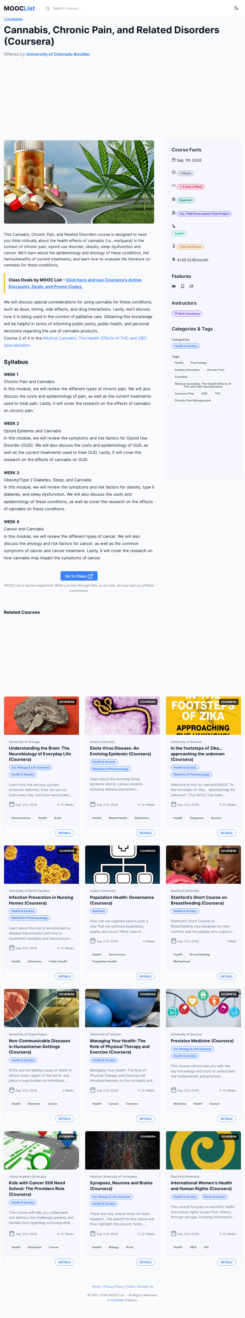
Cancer (53, 1103)
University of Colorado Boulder (58, 54)
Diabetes (34, 1103)
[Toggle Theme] (236, 8)
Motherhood (181, 961)
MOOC (19, 8)
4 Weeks (185, 173)
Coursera (13, 19)
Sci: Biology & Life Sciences (30, 767)
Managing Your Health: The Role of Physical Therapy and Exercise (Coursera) (120, 1046)
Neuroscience (21, 818)
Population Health (104, 961)
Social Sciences (214, 1196)
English (179, 233)
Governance (117, 954)
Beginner (185, 200)
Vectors (216, 818)
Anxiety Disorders (187, 370)
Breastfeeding (200, 954)
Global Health (118, 818)
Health (179, 362)
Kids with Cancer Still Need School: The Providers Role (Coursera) (37, 1188)
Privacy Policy (113, 1286)
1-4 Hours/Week (190, 186)
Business (98, 911)
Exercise (132, 1103)
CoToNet (117, 1300)
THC (218, 393)
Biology (114, 1247)
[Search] (48, 8)
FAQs (130, 1286)
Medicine (179, 1103)
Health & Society (185, 346)
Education (35, 1247)
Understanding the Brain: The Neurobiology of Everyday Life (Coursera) (40, 754)
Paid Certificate (190, 246)
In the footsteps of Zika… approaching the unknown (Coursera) (198, 754)
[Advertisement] (122, 91)
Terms (96, 1286)
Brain (57, 818)
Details (65, 833)
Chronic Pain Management (192, 400)
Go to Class (76, 575)
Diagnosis (197, 818)
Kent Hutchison (189, 313)
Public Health (58, 961)
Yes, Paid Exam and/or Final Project (204, 213)
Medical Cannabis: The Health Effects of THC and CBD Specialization (203, 385)
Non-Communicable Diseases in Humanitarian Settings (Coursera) (39, 1046)
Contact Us (145, 1286)
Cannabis (181, 377)
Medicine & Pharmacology (110, 769)
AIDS (193, 1247)
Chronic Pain (215, 370)
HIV (206, 1247)
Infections (35, 961)
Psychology (199, 362)
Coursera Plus (184, 393)
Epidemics (142, 818)
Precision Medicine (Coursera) (202, 1040)
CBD (204, 393)
